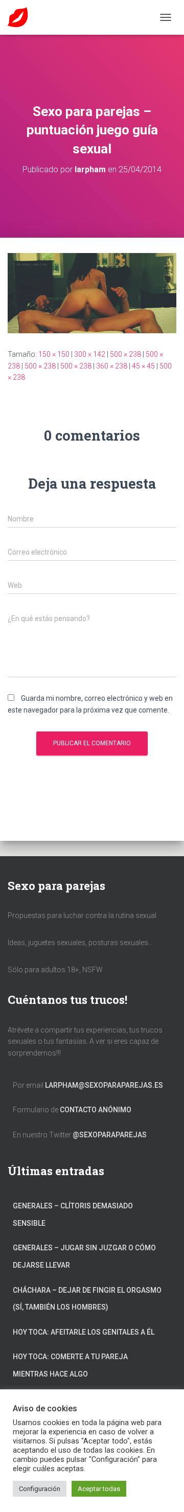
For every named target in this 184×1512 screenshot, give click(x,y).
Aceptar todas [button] (99, 1489)
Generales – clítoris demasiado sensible (73, 1214)
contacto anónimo (95, 1110)
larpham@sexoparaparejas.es (104, 1085)
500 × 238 (125, 354)
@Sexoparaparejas (110, 1135)
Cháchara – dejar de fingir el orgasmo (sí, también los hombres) (87, 1299)
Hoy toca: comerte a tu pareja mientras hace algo (70, 1365)
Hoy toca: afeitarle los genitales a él (83, 1332)
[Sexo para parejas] (22, 17)
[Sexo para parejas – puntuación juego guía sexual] (92, 292)
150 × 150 (54, 354)
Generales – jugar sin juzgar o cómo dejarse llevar (84, 1256)
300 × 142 (89, 354)
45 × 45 (143, 366)
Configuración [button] (39, 1489)
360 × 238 (111, 366)
